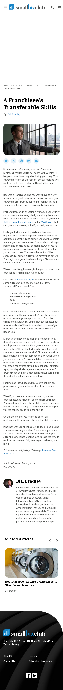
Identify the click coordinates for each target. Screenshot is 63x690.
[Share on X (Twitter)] (14, 162)
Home (6, 86)
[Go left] (50, 540)
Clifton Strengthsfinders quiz (18, 222)
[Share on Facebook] (7, 162)
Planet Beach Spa (23, 279)
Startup (16, 86)
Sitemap (33, 656)
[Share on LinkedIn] (30, 162)
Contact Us (9, 661)
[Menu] (5, 7)
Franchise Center (31, 86)
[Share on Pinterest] (22, 162)
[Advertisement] (31, 50)
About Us (8, 656)
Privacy (15, 644)
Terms (6, 644)
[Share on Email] (37, 162)
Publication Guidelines (40, 661)
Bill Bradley (14, 114)
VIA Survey (47, 222)
